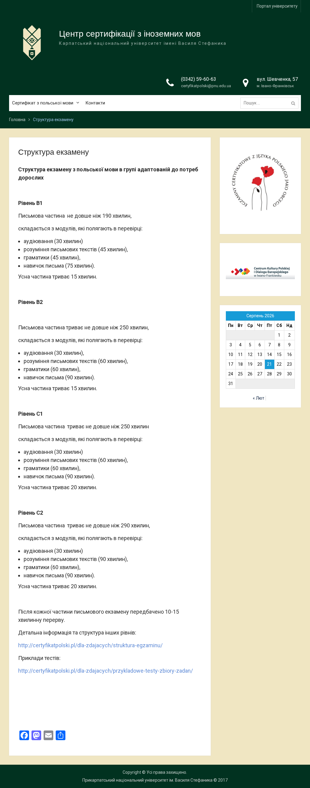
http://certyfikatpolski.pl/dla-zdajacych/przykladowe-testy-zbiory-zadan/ (105, 671)
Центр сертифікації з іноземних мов (130, 33)
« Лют (258, 398)
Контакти (95, 103)
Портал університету (277, 6)
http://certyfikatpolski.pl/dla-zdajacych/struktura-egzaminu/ (90, 645)
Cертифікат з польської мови (42, 103)
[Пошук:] (271, 103)
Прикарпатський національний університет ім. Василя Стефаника (147, 780)
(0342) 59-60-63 (198, 79)
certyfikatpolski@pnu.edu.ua (206, 86)
